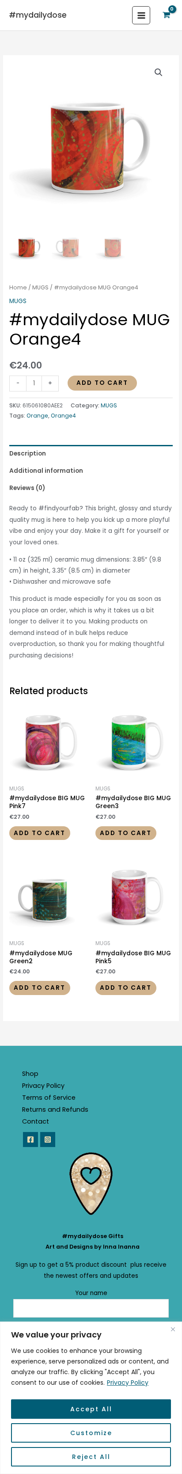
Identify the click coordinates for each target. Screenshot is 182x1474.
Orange (37, 415)
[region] (91, 1398)
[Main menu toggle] (141, 15)
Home (18, 287)
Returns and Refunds (55, 1109)
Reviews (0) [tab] (27, 488)
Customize (91, 1432)
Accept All (91, 1409)
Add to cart (102, 383)
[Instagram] (47, 1139)
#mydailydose (38, 15)
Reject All (91, 1456)
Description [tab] (27, 453)
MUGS (40, 287)
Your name (91, 1293)
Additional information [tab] (46, 471)
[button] (159, 72)
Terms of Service (49, 1097)
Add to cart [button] (39, 833)
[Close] (172, 1329)
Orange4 (63, 415)
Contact (35, 1121)
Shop (30, 1073)
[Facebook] (30, 1139)
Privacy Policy (127, 1382)
